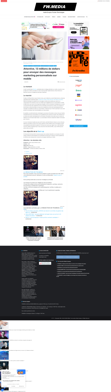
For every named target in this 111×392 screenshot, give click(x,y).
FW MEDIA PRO (40, 16)
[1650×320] (44, 25)
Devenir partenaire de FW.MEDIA (45, 253)
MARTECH (51, 65)
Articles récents (28, 153)
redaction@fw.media (42, 257)
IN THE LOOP (47, 16)
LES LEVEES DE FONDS (45, 65)
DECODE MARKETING (61, 269)
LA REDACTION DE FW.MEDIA (33, 172)
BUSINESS (35, 62)
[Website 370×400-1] (78, 73)
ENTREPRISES (30, 62)
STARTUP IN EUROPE (61, 273)
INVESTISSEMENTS (36, 65)
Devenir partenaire (78, 126)
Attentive (35, 89)
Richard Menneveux (35, 308)
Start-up (41, 131)
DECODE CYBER (60, 265)
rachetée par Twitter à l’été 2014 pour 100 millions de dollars (50, 99)
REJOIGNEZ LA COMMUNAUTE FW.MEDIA (68, 257)
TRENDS (53, 16)
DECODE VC (59, 271)
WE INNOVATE (60, 275)
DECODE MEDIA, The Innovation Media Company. (73, 318)
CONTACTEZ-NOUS (81, 16)
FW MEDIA (59, 263)
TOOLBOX (64, 16)
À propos (27, 151)
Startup (55, 65)
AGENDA (58, 16)
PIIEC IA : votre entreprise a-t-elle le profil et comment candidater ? (41, 217)
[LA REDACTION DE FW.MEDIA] (30, 169)
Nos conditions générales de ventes (28, 310)
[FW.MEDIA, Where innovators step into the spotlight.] (55, 8)
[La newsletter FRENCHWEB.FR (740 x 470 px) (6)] (78, 34)
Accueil (25, 62)
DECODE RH (59, 267)
